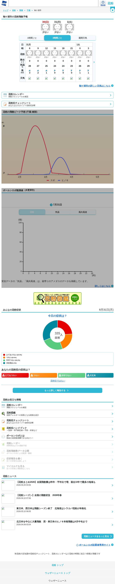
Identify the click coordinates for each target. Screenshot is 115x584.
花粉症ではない (57, 380)
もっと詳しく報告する (54, 390)
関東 (21, 10)
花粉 (111, 3)
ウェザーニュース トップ (57, 573)
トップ (5, 10)
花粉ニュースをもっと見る (96, 536)
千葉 (28, 10)
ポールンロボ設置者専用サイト (95, 545)
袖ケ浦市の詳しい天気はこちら (95, 85)
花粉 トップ (57, 565)
